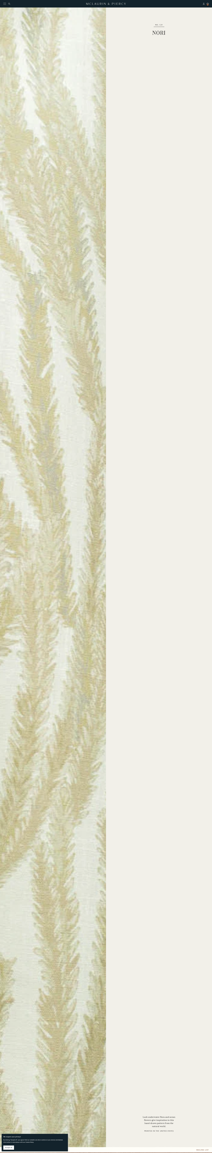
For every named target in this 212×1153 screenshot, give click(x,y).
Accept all (8, 1147)
